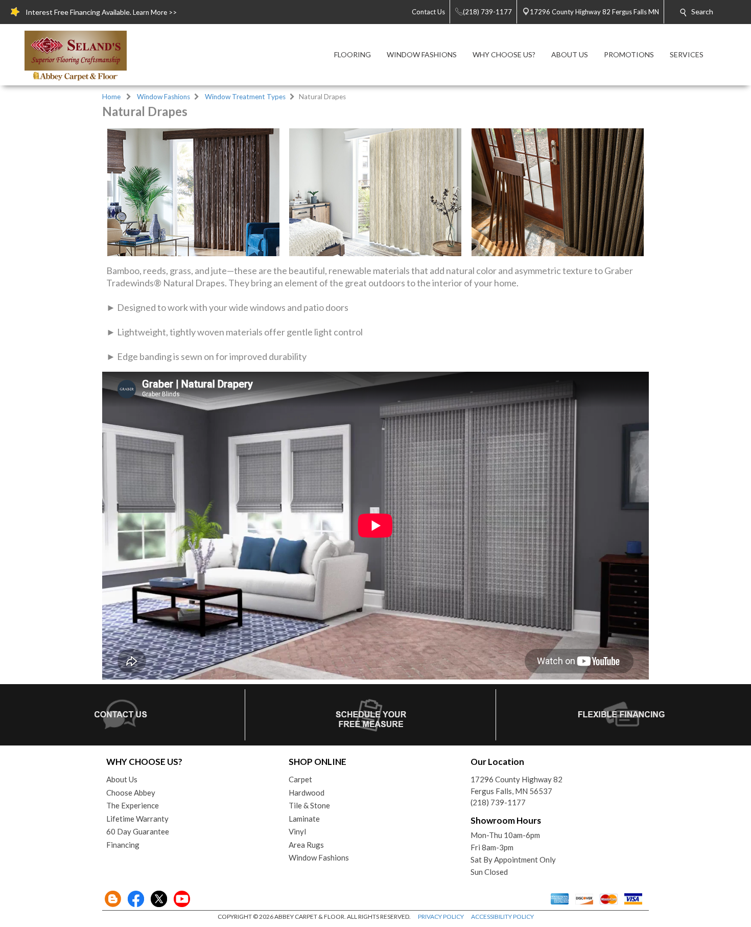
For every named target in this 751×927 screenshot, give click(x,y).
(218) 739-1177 (498, 802)
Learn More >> (155, 12)
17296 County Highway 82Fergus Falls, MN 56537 (516, 785)
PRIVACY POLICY (441, 916)
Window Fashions (163, 97)
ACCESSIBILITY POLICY (502, 916)
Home (111, 97)
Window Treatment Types (245, 97)
